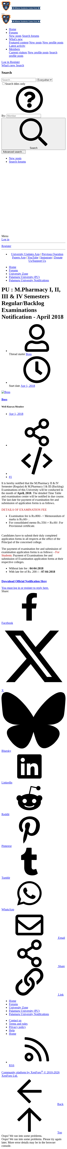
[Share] (37, 445)
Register (6, 246)
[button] (29, 112)
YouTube (33, 257)
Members (14, 49)
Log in (5, 239)
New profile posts (52, 42)
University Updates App (25, 254)
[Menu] (2, 14)
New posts (15, 35)
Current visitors (18, 52)
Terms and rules (18, 1023)
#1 (10, 476)
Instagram (46, 257)
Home (12, 29)
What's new (16, 39)
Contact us (15, 1020)
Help (12, 1030)
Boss (29, 354)
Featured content (18, 42)
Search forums (30, 35)
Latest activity (17, 45)
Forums (13, 32)
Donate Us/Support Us (45, 259)
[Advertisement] (33, 199)
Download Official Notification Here (24, 581)
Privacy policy (17, 1027)
